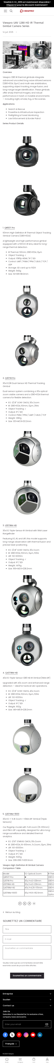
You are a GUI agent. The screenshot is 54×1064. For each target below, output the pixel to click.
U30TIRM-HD (11, 525)
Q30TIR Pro (10, 378)
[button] (5, 11)
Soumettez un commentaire (27, 975)
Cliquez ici (11, 5)
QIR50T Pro (9, 227)
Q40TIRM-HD (11, 672)
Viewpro (11, 1054)
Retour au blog (13, 912)
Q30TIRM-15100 (12, 814)
